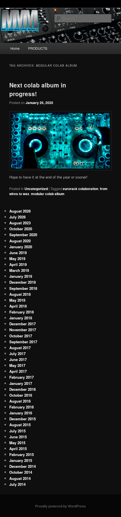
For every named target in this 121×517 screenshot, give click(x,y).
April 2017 (18, 371)
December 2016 (22, 389)
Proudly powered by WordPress (60, 506)
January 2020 (20, 246)
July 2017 (17, 353)
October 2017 (20, 335)
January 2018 (20, 317)
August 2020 (20, 240)
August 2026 (20, 211)
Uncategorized (36, 188)
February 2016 (21, 407)
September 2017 (23, 341)
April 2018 (18, 306)
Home (15, 48)
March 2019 (19, 270)
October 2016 (20, 395)
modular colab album (47, 193)
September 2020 (23, 234)
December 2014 (22, 466)
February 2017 (21, 377)
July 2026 (17, 217)
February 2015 (21, 454)
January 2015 (20, 460)
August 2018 (20, 294)
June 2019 (18, 252)
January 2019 (20, 276)
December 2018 (22, 282)
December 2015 (22, 418)
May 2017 (17, 365)
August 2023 (20, 222)
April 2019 (18, 264)
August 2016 (20, 401)
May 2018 (17, 300)
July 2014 (17, 484)
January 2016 (20, 413)
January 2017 (20, 383)
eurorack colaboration (80, 188)
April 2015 (18, 448)
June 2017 (18, 359)
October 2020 (20, 228)
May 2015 (17, 442)
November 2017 (22, 329)
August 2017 (20, 347)
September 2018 (23, 288)
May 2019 (17, 258)
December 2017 (22, 323)
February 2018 (21, 312)
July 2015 (17, 431)
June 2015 (18, 436)
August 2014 (20, 478)
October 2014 (20, 472)
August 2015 (20, 424)
